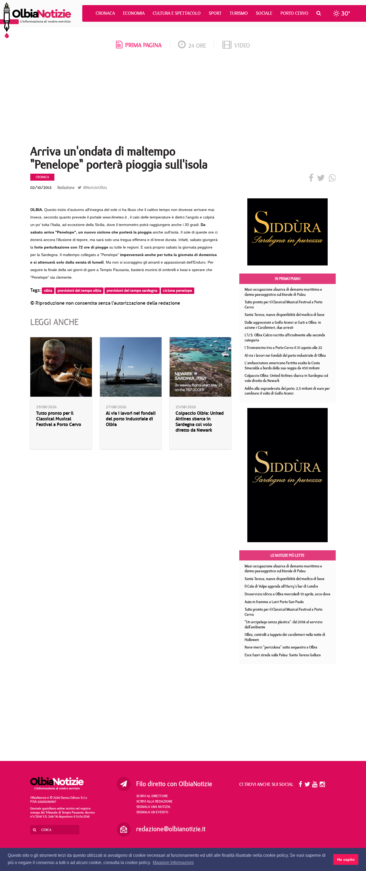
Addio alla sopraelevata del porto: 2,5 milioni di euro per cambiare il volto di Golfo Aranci (287, 391)
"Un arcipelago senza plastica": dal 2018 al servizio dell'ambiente (283, 624)
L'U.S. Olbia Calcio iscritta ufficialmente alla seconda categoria (285, 337)
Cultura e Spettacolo (177, 13)
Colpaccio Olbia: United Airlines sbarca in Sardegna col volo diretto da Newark (199, 421)
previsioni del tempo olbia (79, 290)
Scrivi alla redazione (154, 801)
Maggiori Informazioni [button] (173, 862)
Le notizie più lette (287, 555)
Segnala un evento (152, 812)
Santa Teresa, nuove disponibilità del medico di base (284, 314)
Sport (215, 13)
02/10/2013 (40, 187)
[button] (320, 13)
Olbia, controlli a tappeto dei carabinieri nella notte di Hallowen (285, 637)
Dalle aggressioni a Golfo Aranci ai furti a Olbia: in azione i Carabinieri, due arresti (283, 325)
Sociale (264, 13)
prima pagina (143, 45)
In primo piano (287, 278)
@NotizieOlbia (94, 187)
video (242, 45)
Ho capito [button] (346, 859)
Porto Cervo (294, 13)
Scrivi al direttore (152, 795)
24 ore (197, 45)
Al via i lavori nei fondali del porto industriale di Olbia (131, 418)
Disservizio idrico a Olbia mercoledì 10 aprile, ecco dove (287, 594)
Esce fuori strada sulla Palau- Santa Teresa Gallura (283, 655)
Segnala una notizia (153, 806)
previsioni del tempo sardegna (132, 290)
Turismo (239, 13)
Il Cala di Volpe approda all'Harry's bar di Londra (281, 586)
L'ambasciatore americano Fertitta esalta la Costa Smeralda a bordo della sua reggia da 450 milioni (282, 365)
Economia (134, 13)
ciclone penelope (177, 290)
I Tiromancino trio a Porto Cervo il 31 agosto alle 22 (283, 347)
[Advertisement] (183, 99)
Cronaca (105, 13)
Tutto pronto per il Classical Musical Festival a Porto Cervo (58, 418)
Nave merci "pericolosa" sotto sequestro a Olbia (281, 647)
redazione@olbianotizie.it (171, 828)
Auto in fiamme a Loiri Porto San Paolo (274, 601)
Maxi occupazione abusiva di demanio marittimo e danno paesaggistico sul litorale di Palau (283, 292)
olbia (48, 290)
